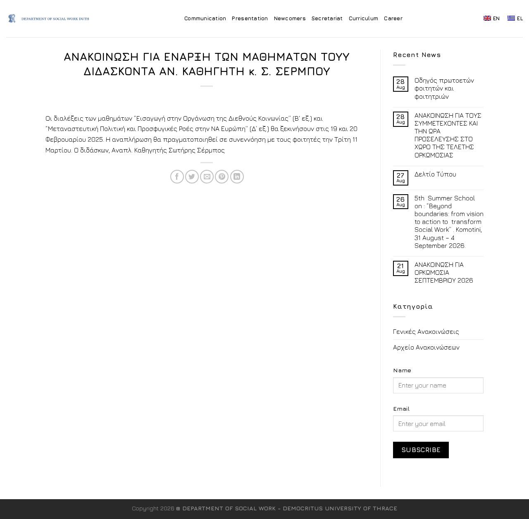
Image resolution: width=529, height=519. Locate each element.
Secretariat (327, 18)
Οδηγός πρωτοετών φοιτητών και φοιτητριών (444, 88)
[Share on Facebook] (177, 176)
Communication (205, 18)
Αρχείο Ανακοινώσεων (426, 347)
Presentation (250, 18)
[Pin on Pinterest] (222, 176)
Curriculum (364, 18)
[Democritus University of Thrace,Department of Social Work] (51, 18)
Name (402, 370)
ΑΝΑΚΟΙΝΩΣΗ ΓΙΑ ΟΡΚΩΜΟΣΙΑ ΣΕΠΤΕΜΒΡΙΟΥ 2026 (444, 272)
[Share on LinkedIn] (237, 176)
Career (393, 18)
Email (401, 408)
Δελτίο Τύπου (435, 174)
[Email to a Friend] (207, 176)
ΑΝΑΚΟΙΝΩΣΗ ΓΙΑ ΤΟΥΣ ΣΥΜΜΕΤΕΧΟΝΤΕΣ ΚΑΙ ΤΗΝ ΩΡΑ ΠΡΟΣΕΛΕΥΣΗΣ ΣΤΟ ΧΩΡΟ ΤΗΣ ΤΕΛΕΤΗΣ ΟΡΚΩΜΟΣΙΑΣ (448, 135)
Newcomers (290, 18)
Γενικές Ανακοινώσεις (426, 331)
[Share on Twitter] (192, 176)
